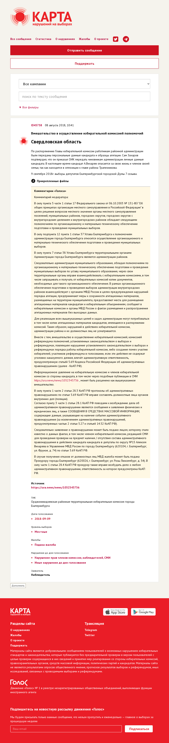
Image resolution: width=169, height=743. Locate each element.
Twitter (89, 635)
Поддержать (84, 63)
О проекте (101, 39)
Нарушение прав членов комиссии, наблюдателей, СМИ (72, 558)
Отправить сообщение (84, 50)
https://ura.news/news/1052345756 (56, 380)
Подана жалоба (45, 545)
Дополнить (18, 585)
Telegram (90, 630)
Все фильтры (30, 107)
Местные (41, 532)
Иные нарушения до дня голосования (60, 562)
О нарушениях (65, 39)
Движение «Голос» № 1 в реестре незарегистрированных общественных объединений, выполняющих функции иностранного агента (81, 690)
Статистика (43, 39)
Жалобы (84, 39)
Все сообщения (20, 39)
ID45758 (36, 125)
